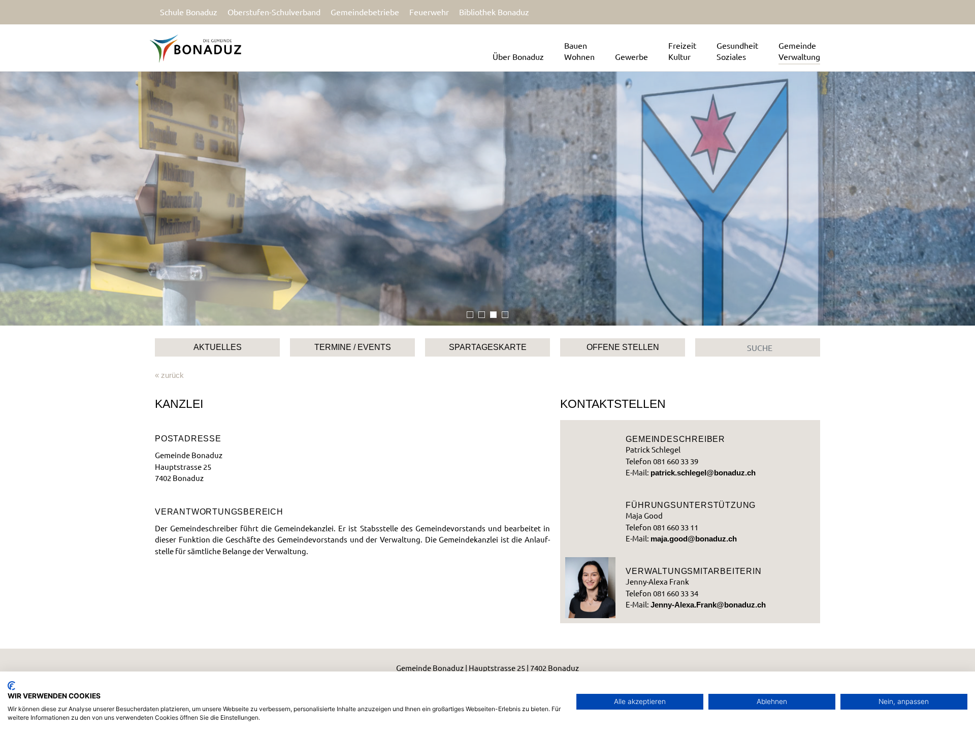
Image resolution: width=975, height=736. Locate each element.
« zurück (169, 375)
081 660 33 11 (675, 527)
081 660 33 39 (675, 461)
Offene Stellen (623, 347)
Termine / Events (352, 347)
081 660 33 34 (675, 593)
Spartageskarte (488, 347)
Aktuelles (217, 347)
